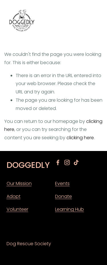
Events (62, 183)
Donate (63, 196)
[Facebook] (58, 162)
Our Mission (19, 183)
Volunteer (17, 209)
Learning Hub (69, 209)
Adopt (14, 196)
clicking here (80, 137)
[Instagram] (67, 162)
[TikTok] (76, 162)
